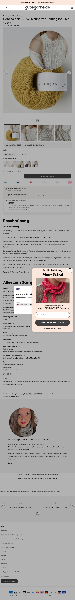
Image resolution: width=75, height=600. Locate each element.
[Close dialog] (70, 270)
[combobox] (24, 305)
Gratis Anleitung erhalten (53, 322)
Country (18, 302)
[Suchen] (7, 7)
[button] (72, 8)
